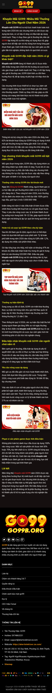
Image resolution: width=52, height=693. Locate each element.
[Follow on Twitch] (22, 540)
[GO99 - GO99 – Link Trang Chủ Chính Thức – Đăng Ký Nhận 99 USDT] (26, 4)
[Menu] (3, 4)
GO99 (4, 40)
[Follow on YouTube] (13, 540)
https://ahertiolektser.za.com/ (27, 644)
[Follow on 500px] (18, 540)
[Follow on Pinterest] (9, 540)
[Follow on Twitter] (4, 540)
